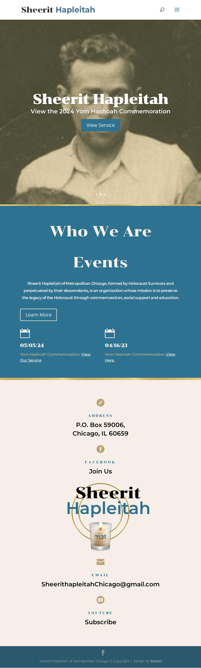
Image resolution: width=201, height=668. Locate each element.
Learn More (38, 314)
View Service (101, 125)
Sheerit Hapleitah (100, 99)
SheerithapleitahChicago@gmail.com (100, 584)
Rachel (156, 661)
